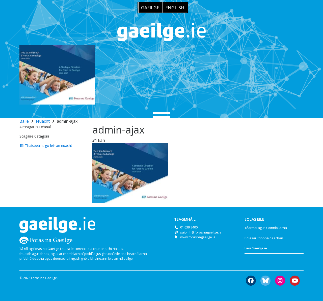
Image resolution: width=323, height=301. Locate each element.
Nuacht (43, 121)
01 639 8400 (189, 227)
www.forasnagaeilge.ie (198, 237)
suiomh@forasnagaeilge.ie (201, 232)
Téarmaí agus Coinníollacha (266, 227)
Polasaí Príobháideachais (264, 238)
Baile (24, 121)
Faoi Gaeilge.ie (256, 248)
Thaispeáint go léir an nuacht (48, 145)
